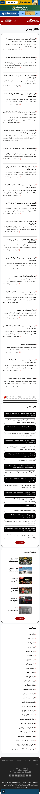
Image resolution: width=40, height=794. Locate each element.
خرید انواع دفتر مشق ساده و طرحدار (23, 749)
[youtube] (16, 775)
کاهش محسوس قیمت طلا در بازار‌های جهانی (22, 378)
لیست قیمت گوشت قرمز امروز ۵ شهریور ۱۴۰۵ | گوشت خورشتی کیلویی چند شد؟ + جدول (20, 421)
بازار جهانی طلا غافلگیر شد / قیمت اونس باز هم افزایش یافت (21, 241)
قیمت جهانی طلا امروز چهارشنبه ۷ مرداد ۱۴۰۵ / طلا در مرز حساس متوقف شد (20, 131)
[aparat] (30, 775)
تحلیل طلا (31, 638)
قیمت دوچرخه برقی (29, 698)
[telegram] (27, 775)
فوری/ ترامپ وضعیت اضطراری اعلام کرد (24, 510)
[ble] (10, 775)
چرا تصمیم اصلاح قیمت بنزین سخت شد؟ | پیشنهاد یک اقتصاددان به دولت (13, 599)
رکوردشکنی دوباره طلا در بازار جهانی (25, 276)
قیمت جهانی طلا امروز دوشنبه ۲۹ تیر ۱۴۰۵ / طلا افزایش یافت (21, 222)
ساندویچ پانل (30, 664)
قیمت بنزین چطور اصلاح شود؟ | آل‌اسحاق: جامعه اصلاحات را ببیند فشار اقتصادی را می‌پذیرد (13, 589)
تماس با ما (28, 760)
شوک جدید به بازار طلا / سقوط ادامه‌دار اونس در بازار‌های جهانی (21, 168)
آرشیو (21, 543)
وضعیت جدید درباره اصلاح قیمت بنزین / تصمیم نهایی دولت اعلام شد (20, 493)
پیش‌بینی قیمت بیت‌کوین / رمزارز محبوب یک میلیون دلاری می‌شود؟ (20, 414)
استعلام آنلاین (30, 668)
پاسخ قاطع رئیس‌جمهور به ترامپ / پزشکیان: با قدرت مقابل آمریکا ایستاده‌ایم (20, 516)
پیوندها (20, 760)
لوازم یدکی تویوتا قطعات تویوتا (25, 740)
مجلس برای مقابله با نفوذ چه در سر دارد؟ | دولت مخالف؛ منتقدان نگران (13, 560)
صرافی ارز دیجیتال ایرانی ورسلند (25, 745)
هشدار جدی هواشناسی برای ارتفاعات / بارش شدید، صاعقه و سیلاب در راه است (20, 500)
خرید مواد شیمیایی (29, 694)
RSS (37, 765)
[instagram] (18, 775)
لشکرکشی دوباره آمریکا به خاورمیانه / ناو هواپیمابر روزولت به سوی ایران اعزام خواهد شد (20, 435)
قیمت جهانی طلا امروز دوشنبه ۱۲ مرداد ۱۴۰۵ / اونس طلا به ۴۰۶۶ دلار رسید (19, 113)
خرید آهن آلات (30, 677)
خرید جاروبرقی (30, 672)
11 (32, 397)
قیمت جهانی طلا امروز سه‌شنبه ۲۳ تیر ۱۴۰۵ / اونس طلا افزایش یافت (20, 361)
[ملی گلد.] (20, 8)
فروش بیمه (31, 643)
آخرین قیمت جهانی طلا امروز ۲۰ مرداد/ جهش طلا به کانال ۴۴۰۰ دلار (19, 77)
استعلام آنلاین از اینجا (28, 715)
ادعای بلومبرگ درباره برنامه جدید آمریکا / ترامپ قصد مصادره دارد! (20, 536)
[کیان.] (20, 13)
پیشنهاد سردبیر (29, 552)
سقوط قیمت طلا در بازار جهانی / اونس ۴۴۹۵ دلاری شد (20, 58)
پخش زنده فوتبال (29, 685)
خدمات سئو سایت (29, 689)
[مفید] (20, 791)
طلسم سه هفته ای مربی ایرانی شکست (25, 506)
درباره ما (35, 760)
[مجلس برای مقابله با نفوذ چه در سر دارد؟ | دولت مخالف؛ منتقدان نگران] (25, 561)
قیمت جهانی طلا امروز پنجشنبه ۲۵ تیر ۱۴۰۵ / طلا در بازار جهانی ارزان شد (19, 293)
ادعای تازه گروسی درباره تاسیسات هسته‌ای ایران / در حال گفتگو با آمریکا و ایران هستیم (20, 455)
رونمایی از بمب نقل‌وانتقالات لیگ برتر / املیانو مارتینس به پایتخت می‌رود (20, 441)
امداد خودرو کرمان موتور (27, 719)
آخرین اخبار (31, 406)
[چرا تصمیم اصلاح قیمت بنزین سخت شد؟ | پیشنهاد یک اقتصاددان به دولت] (25, 600)
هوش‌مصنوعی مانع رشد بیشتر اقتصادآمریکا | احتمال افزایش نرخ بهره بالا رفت (13, 570)
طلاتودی (32, 634)
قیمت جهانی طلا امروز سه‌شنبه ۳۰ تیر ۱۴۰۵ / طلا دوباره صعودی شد (21, 204)
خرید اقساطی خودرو (28, 711)
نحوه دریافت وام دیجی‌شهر (26, 736)
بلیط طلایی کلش (29, 681)
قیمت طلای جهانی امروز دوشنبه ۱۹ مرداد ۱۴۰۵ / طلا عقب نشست (20, 95)
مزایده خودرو (31, 655)
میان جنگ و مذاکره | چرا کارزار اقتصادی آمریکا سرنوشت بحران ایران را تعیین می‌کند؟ (13, 579)
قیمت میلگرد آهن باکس (27, 723)
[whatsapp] (24, 775)
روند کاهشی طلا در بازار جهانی (26, 310)
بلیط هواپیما (31, 647)
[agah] (20, 2)
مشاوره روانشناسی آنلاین (27, 728)
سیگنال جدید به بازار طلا (28, 344)
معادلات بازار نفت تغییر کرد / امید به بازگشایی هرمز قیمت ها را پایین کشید (20, 529)
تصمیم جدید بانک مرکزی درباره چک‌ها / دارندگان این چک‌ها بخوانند (20, 480)
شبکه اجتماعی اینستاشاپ (26, 732)
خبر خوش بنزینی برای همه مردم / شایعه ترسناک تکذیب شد (20, 428)
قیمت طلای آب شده (28, 702)
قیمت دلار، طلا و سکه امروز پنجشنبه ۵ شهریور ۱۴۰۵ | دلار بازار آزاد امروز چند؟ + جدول (20, 486)
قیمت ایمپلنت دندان (28, 706)
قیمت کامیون (30, 660)
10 (29, 397)
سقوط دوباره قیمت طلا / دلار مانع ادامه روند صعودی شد (19, 149)
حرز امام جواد (30, 651)
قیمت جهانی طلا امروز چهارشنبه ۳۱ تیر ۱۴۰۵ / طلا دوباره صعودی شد (20, 186)
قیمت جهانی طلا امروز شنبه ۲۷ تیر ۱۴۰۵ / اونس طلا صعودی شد (20, 259)
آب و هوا (14, 760)
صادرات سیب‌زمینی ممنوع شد (27, 461)
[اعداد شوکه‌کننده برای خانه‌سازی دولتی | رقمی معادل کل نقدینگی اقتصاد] (25, 610)
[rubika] (13, 775)
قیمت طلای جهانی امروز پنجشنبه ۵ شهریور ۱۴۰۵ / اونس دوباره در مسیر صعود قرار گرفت (20, 40)
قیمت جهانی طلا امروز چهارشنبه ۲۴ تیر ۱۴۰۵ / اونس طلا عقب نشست (19, 327)
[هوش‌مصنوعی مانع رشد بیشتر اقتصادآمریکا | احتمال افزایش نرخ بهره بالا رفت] (25, 570)
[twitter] (21, 775)
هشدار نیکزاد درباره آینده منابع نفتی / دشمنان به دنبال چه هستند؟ (20, 473)
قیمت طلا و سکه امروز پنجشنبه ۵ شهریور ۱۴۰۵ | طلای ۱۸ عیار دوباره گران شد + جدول (20, 448)
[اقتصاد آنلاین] (33, 21)
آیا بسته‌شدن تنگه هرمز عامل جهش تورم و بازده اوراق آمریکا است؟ (20, 523)
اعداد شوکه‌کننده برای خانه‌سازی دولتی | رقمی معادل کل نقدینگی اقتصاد (13, 609)
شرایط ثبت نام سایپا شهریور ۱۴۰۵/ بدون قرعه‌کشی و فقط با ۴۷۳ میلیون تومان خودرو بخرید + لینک (20, 466)
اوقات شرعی (6, 760)
